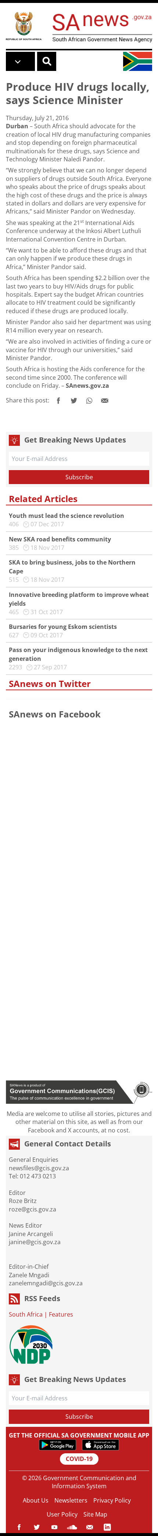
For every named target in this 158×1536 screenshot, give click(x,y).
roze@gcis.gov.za (32, 1209)
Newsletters (70, 1500)
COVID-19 (79, 1459)
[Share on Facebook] (58, 400)
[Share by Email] (104, 400)
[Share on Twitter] (74, 400)
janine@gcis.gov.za (35, 1242)
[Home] (24, 26)
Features (61, 1314)
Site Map (95, 1514)
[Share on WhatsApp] (89, 400)
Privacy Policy (112, 1500)
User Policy (62, 1514)
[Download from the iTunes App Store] (100, 1444)
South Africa (26, 1314)
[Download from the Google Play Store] (57, 1444)
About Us (36, 1500)
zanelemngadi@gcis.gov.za (46, 1283)
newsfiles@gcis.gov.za (39, 1168)
